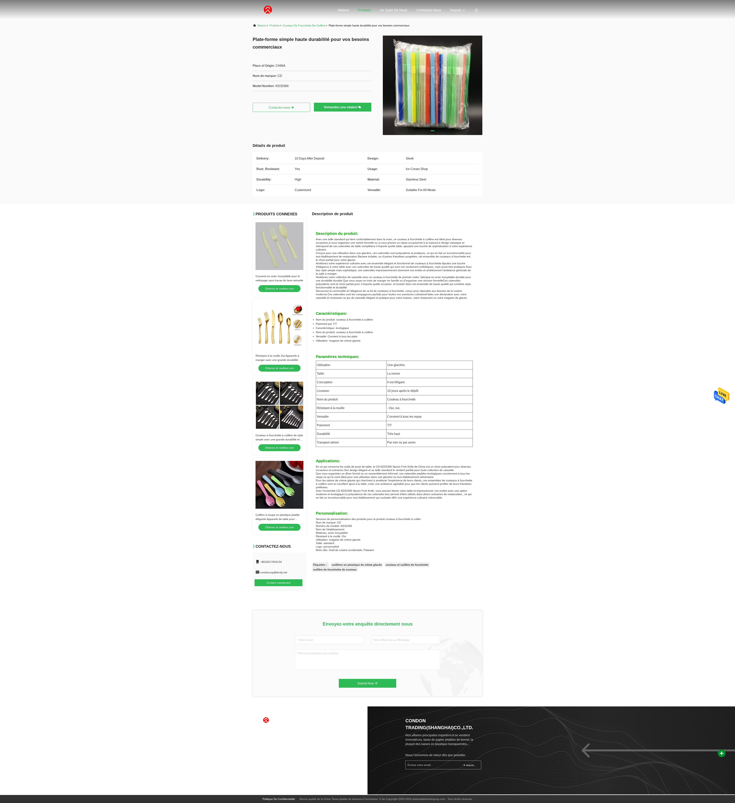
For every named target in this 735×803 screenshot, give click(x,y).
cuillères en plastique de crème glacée (357, 564)
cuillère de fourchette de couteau (335, 569)
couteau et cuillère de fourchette (407, 564)
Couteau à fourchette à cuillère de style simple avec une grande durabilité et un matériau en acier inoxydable (279, 439)
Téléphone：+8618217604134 (277, 730)
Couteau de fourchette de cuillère (304, 25)
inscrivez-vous (472, 765)
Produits (364, 10)
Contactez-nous (428, 10)
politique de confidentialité (278, 799)
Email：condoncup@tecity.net (276, 738)
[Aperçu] (268, 9)
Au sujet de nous (393, 10)
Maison (343, 10)
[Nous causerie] (268, 778)
